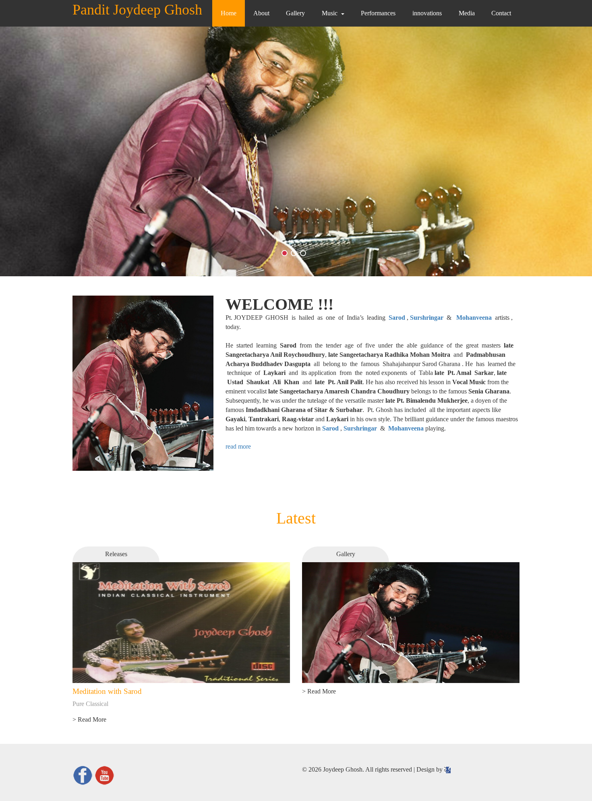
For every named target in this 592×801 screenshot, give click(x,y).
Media (467, 13)
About (261, 13)
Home (228, 13)
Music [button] (329, 13)
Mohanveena (474, 317)
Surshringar (426, 317)
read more (238, 446)
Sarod (397, 317)
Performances (378, 13)
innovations (427, 13)
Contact (501, 13)
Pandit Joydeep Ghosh (137, 10)
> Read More (89, 719)
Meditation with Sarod (107, 691)
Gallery (295, 13)
